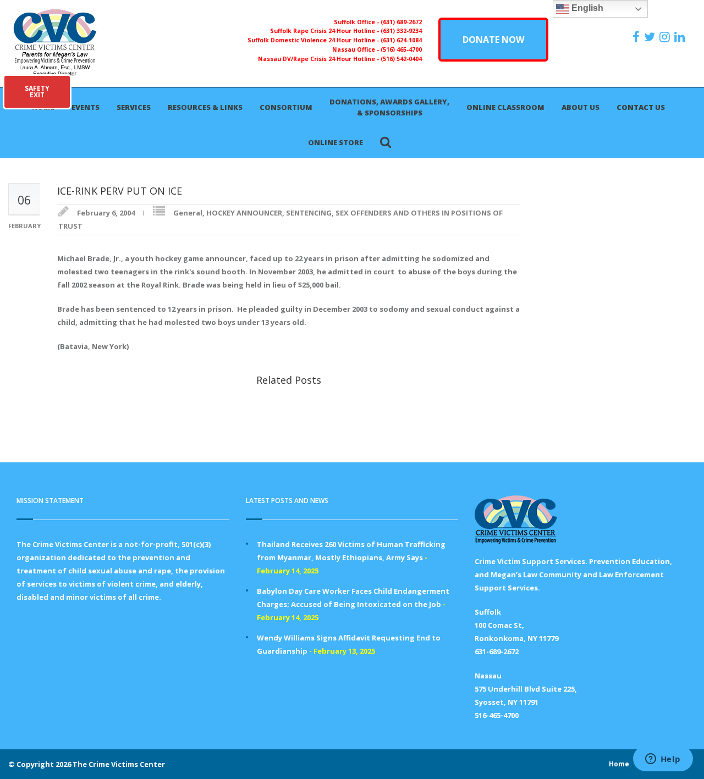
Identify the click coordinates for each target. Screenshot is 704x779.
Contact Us (641, 107)
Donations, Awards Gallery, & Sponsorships (389, 107)
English (586, 8)
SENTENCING (309, 213)
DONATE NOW (493, 40)
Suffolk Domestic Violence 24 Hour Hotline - (314, 40)
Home (619, 764)
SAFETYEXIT (37, 92)
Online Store (335, 142)
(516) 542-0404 (401, 59)
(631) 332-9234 (401, 31)
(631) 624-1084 (401, 40)
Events (86, 107)
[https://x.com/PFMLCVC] (651, 37)
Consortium (286, 107)
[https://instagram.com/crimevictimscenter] (666, 37)
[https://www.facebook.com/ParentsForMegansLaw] (637, 37)
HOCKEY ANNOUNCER (244, 213)
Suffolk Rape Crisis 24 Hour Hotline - (325, 31)
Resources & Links (205, 107)
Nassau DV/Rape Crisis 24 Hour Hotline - (319, 59)
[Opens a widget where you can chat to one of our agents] (662, 760)
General (187, 213)
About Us (581, 107)
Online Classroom (505, 107)
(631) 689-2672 (401, 22)
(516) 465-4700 (401, 49)
